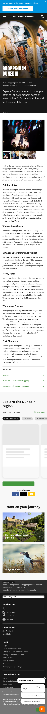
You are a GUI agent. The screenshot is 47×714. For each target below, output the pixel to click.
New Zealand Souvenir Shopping (16, 381)
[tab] (7, 155)
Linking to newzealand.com (13, 655)
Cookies (6, 664)
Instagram (10, 612)
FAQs (5, 646)
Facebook (10, 616)
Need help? (7, 634)
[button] (4, 16)
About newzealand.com (12, 649)
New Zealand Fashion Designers (16, 386)
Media (5, 678)
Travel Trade (7, 684)
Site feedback (8, 631)
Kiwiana (6, 375)
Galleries (27, 419)
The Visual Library (10, 681)
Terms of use (8, 658)
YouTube (9, 619)
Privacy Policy (8, 661)
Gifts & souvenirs (11, 419)
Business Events (9, 687)
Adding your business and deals (15, 652)
